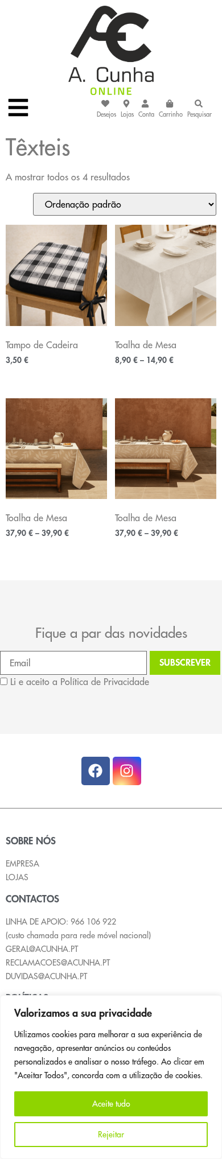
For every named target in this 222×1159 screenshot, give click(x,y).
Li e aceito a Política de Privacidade (79, 681)
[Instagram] (127, 771)
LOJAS (17, 877)
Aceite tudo (111, 1104)
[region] (111, 1077)
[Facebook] (95, 771)
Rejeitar (111, 1134)
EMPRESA (22, 864)
